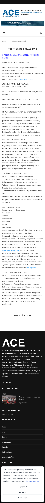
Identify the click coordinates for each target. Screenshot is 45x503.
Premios (5, 447)
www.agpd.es (31, 268)
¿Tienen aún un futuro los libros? (29, 398)
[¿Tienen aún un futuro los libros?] (9, 399)
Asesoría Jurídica (8, 457)
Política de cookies (31, 481)
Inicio (4, 41)
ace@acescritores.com (25, 79)
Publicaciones (7, 452)
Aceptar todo (22, 487)
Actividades (6, 442)
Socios (4, 437)
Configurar (22, 498)
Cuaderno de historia (11, 411)
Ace (3, 432)
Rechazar (22, 492)
